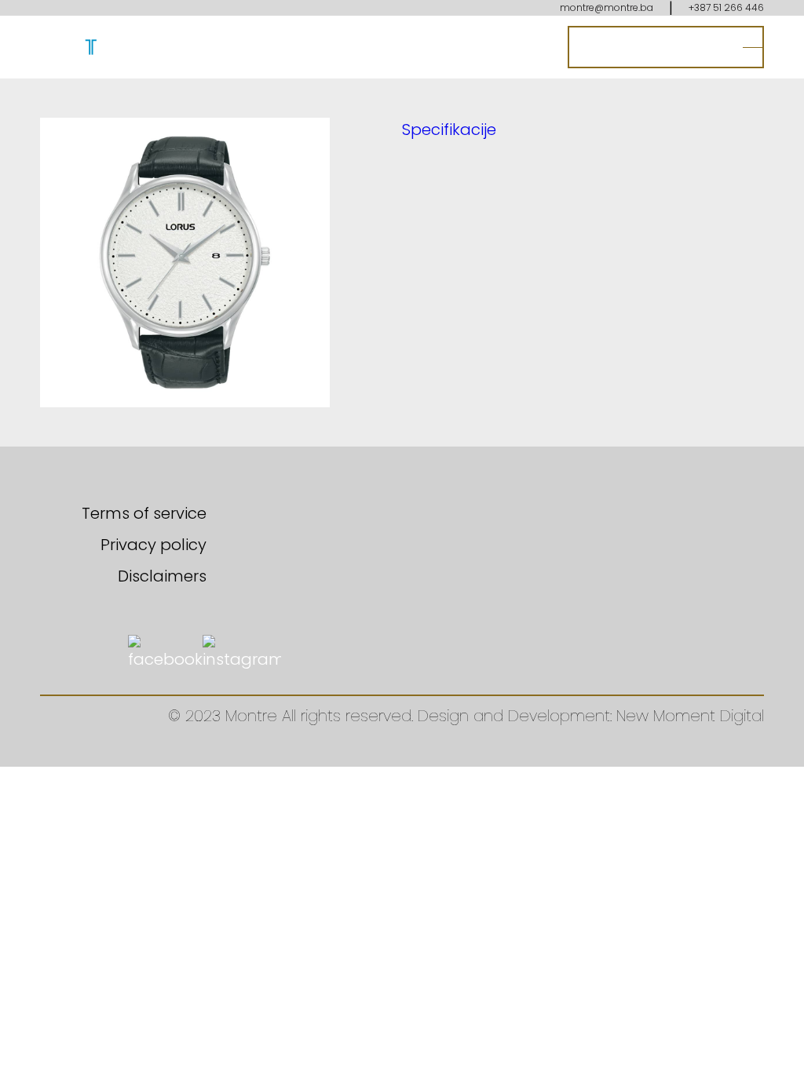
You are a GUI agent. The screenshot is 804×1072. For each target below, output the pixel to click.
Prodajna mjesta (653, 47)
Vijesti (530, 47)
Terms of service (144, 513)
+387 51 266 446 (726, 7)
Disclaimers (162, 576)
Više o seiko (449, 47)
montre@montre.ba (606, 7)
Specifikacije (449, 129)
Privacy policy (153, 545)
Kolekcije (357, 47)
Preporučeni (262, 47)
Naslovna (163, 47)
